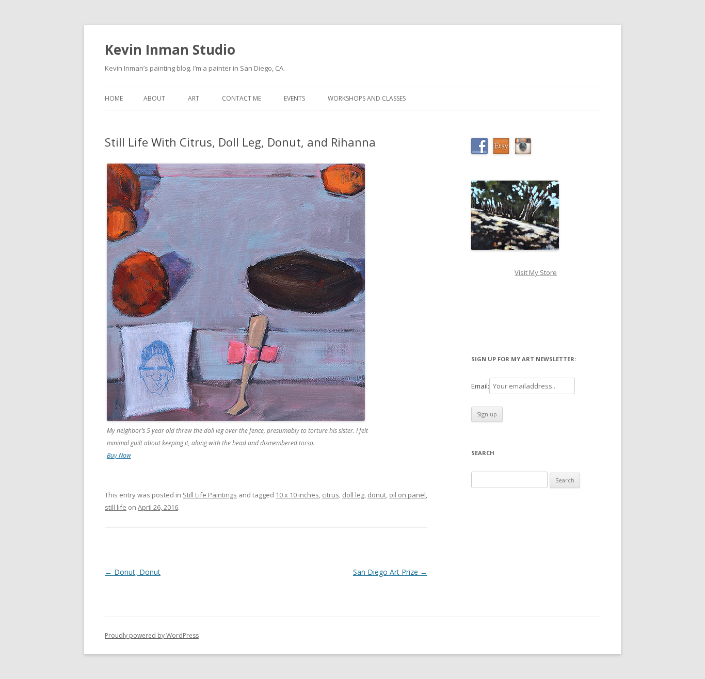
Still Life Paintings (210, 494)
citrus (330, 494)
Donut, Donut (133, 572)
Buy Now (119, 455)
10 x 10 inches (297, 494)
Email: (480, 386)
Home (114, 98)
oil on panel (407, 494)
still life (115, 507)
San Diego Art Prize (390, 572)
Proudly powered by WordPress (152, 635)
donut (376, 494)
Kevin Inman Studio (170, 49)
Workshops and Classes (367, 98)
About (154, 98)
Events (294, 98)
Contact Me (241, 98)
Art (193, 98)
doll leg (353, 494)
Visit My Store (536, 272)
